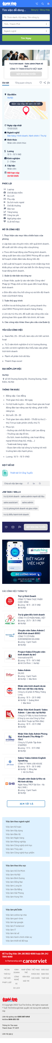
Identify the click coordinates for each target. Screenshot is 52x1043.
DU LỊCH (16, 988)
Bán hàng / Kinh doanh (17, 135)
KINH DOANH (16, 971)
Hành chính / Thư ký (37, 135)
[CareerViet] (34, 960)
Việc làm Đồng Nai (14, 882)
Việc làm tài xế (12, 933)
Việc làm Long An (14, 885)
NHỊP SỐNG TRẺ (26, 971)
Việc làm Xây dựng (14, 830)
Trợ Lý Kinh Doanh (27, 596)
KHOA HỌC (35, 974)
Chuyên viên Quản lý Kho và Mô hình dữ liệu (31, 780)
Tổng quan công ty (23, 82)
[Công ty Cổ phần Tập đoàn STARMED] (10, 738)
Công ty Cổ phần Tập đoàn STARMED (29, 743)
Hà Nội (10, 97)
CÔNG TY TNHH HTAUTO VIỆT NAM (26, 68)
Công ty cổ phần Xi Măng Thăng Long (32, 693)
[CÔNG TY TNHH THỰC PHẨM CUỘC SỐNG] (10, 601)
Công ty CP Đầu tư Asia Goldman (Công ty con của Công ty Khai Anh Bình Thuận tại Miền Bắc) (32, 718)
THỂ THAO (35, 969)
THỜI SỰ (7, 974)
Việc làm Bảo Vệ (13, 834)
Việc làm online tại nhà (16, 915)
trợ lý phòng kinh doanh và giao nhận (21, 508)
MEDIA (7, 969)
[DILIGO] (10, 675)
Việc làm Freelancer (15, 926)
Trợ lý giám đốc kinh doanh (31, 614)
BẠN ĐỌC (45, 974)
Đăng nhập (45, 9)
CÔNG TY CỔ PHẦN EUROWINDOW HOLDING (29, 637)
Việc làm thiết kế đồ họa (17, 940)
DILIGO (21, 673)
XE (16, 983)
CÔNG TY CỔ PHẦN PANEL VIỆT (31, 618)
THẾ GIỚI (6, 978)
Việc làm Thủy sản (14, 849)
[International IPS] (10, 656)
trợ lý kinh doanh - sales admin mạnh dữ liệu (24, 496)
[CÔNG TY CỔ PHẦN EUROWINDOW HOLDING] (10, 635)
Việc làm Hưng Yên (14, 896)
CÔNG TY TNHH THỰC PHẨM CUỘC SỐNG (30, 600)
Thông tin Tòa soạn (9, 1025)
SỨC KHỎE (35, 978)
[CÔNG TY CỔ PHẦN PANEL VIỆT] (10, 619)
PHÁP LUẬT (7, 982)
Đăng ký (34, 9)
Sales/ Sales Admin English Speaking (32, 759)
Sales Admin (24, 670)
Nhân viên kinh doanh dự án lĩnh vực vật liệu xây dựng (32, 687)
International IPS (25, 657)
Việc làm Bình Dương (15, 878)
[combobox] (26, 17)
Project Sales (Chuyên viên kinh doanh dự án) (31, 653)
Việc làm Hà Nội (13, 874)
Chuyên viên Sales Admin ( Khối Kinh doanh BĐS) (31, 631)
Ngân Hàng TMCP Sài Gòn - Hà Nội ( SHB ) (31, 786)
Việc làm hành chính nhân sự (19, 937)
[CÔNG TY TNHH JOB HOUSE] (10, 762)
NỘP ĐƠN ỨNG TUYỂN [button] (26, 74)
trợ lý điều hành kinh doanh (16, 514)
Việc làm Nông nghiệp (16, 841)
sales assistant (11, 502)
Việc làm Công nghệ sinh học (19, 845)
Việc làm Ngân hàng (15, 837)
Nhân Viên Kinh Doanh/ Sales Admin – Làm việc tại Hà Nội (33, 711)
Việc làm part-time (14, 918)
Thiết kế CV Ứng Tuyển (21, 472)
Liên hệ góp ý (7, 1034)
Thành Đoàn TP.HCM (10, 1028)
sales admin (27, 502)
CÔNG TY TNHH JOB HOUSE (30, 763)
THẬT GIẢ (45, 978)
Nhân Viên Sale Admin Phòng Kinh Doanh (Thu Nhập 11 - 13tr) (32, 736)
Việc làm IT (11, 929)
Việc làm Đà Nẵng (14, 889)
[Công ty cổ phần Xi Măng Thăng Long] (10, 690)
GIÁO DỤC (45, 969)
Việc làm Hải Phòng (15, 893)
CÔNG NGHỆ (16, 978)
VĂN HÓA (26, 976)
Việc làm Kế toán (13, 826)
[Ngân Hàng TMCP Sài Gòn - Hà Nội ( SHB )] (10, 783)
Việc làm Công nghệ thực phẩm (20, 852)
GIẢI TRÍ (26, 981)
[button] (42, 3)
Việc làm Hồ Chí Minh (15, 870)
